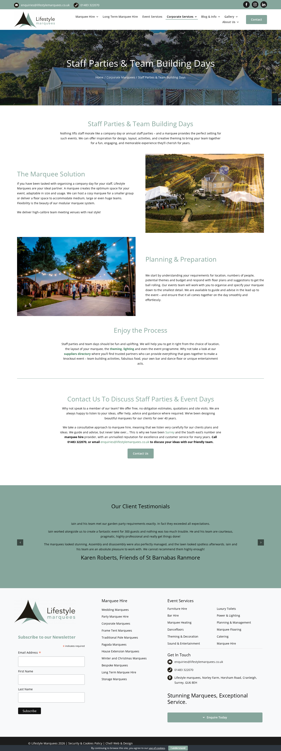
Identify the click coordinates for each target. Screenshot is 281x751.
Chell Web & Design (119, 743)
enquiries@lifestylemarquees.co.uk (45, 5)
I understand (178, 748)
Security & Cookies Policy (85, 743)
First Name (25, 671)
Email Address (29, 653)
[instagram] (255, 4)
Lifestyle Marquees (44, 743)
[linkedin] (263, 4)
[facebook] (246, 4)
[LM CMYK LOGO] (34, 12)
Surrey (169, 432)
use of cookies (157, 748)
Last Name (25, 689)
